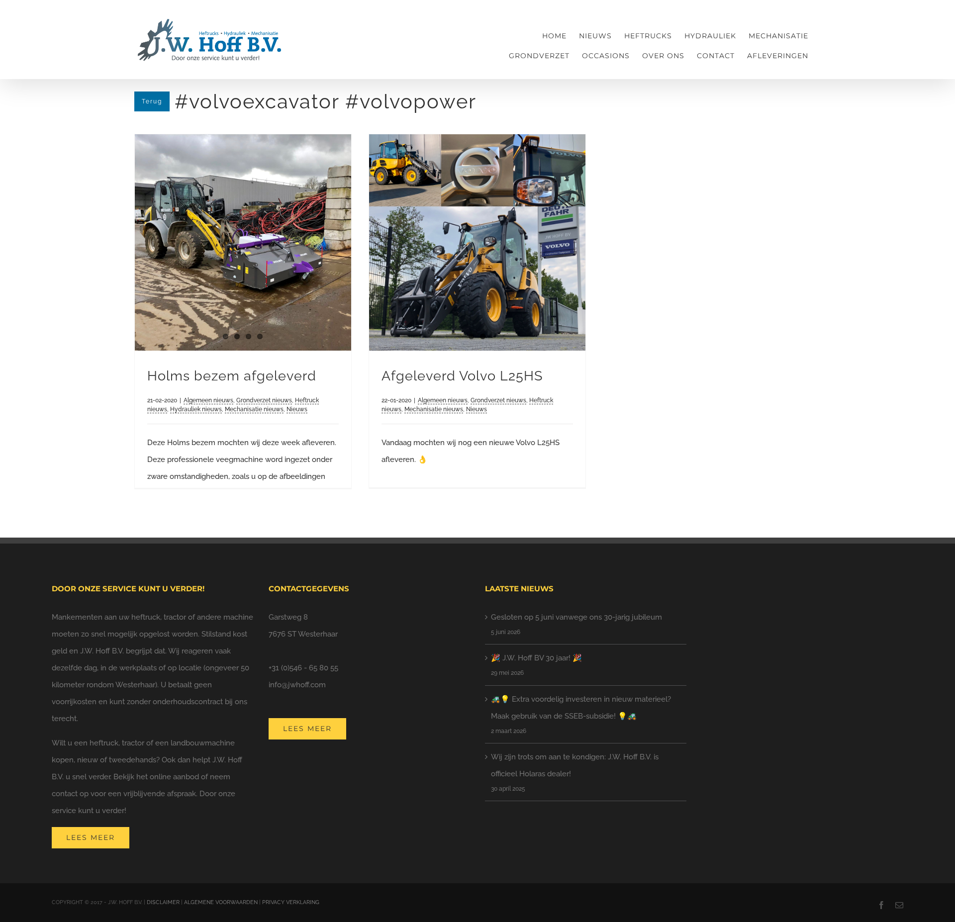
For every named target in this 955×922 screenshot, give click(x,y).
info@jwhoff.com (297, 684)
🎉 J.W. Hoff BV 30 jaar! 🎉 (536, 657)
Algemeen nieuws (208, 400)
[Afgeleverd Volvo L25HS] (477, 242)
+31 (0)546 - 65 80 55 (303, 667)
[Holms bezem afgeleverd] (243, 242)
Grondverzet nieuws (264, 400)
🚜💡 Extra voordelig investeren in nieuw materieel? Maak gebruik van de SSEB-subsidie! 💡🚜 (581, 708)
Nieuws (296, 409)
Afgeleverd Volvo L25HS (462, 375)
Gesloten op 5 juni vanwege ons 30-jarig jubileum (576, 617)
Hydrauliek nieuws (196, 409)
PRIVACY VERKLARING (290, 902)
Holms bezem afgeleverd (231, 375)
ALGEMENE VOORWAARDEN (221, 902)
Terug (152, 101)
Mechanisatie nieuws (254, 409)
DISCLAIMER (163, 902)
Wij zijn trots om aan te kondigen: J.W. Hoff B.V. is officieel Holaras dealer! (575, 765)
